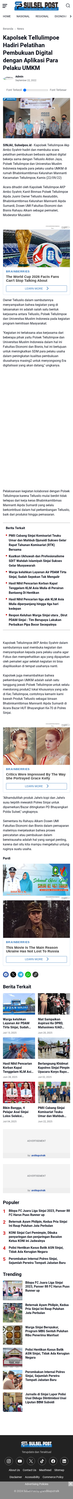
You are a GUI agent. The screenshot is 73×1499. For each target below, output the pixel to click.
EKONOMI (61, 16)
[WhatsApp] (28, 974)
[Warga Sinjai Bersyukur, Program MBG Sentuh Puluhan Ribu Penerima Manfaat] (12, 1335)
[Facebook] (6, 974)
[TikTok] (42, 1461)
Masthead (45, 1470)
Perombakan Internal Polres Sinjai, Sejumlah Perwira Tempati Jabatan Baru (37, 1261)
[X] (13, 974)
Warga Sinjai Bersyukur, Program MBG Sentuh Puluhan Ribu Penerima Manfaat (46, 1331)
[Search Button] (68, 6)
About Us (14, 1470)
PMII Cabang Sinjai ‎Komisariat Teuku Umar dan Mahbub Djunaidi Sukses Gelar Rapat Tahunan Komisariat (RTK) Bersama (37, 542)
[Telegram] (21, 974)
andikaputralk (38, 1155)
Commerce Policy (53, 1477)
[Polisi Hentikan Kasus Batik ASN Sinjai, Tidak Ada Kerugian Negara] (12, 1357)
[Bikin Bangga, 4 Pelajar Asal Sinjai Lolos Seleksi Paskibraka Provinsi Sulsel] (19, 1092)
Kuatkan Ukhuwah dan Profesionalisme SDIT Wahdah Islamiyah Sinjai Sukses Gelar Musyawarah (36, 560)
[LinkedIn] (64, 1461)
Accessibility (32, 1477)
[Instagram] (9, 1461)
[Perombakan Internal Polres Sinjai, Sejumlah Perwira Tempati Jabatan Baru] (12, 1379)
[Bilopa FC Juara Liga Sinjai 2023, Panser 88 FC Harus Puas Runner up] (12, 1290)
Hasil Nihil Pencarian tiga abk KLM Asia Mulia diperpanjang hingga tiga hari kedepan (36, 603)
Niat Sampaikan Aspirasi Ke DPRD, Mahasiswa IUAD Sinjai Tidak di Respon (53, 1023)
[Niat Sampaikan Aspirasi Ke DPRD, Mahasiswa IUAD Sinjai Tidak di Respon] (54, 1004)
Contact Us (29, 1470)
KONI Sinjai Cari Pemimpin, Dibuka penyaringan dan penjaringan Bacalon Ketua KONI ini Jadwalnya (35, 1237)
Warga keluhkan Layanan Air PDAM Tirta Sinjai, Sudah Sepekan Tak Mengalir (37, 574)
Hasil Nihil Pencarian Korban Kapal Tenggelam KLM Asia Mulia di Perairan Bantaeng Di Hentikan (36, 588)
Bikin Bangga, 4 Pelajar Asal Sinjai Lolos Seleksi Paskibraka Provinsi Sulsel (17, 1112)
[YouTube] (20, 1461)
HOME (7, 16)
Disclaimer (16, 1477)
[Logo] (36, 1444)
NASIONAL (23, 16)
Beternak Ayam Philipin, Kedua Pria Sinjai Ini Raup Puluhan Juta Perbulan (38, 1224)
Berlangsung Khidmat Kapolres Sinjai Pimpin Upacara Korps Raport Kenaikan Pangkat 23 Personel (53, 1068)
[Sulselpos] (36, 5)
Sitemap (59, 1470)
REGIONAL (42, 16)
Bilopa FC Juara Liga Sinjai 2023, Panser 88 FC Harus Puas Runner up (39, 1213)
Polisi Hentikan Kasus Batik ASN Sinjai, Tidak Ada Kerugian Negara (36, 1250)
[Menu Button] (5, 6)
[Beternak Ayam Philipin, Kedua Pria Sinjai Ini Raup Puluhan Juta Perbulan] (12, 1312)
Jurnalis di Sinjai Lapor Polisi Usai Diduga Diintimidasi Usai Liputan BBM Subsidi (45, 1398)
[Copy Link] (35, 974)
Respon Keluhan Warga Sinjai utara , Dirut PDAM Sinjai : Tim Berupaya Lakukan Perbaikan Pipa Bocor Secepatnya (38, 619)
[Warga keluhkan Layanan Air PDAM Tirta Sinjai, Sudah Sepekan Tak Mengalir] (19, 1004)
